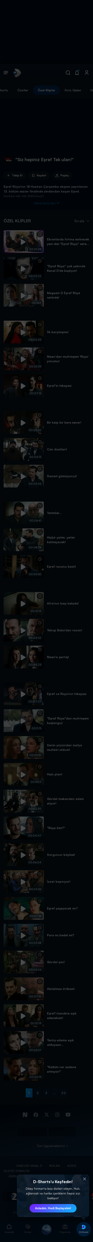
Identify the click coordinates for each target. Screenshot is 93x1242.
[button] (84, 1179)
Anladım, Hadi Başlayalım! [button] (53, 1208)
